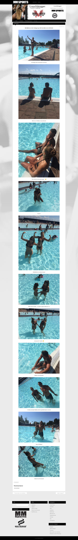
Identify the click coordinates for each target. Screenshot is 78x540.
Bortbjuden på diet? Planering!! (55, 533)
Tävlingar (21, 20)
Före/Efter (52, 506)
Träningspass (52, 520)
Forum (39, 2)
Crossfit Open (52, 505)
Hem (16, 20)
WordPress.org (34, 511)
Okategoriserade (53, 515)
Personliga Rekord (28, 20)
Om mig (35, 20)
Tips (50, 518)
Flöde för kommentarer (36, 510)
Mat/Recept (52, 511)
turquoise (51, 530)
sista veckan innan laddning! (20, 493)
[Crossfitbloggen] (39, 11)
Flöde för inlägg (34, 508)
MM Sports (35, 2)
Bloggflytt (51, 526)
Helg (51, 508)
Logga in (33, 506)
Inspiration (52, 510)
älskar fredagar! (60, 493)
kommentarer (16, 482)
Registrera (33, 505)
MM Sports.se (52, 513)
